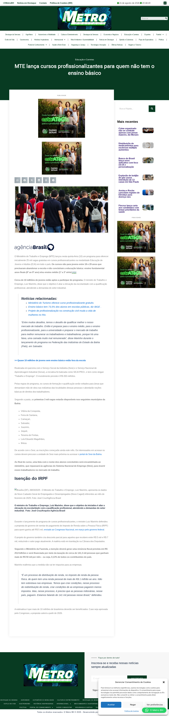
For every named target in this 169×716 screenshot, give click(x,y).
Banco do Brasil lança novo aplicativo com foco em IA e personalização (128, 162)
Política (161, 40)
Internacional (58, 40)
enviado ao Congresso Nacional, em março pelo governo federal (74, 530)
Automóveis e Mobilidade (46, 35)
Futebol (158, 35)
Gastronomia (24, 40)
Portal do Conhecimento (36, 45)
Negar (133, 704)
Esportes (147, 35)
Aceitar (111, 704)
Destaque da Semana (12, 35)
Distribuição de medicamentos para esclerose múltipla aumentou (128, 146)
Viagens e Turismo (134, 45)
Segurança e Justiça (78, 45)
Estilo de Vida (9, 40)
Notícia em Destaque (26, 3)
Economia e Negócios (111, 35)
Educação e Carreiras (131, 35)
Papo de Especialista (146, 40)
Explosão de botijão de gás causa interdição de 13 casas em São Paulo (129, 178)
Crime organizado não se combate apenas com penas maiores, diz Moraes (129, 131)
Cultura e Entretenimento (69, 35)
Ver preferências (155, 704)
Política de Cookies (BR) (61, 3)
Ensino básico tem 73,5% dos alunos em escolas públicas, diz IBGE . (64, 307)
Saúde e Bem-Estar (59, 45)
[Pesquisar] (166, 18)
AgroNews (29, 35)
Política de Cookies (132, 711)
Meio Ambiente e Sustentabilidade (82, 40)
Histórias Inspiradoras (41, 40)
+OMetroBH (8, 3)
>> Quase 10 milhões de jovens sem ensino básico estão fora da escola (50, 360)
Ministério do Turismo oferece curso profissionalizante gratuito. (61, 303)
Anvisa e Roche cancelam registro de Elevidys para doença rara (129, 193)
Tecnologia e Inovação (98, 45)
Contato (43, 3)
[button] (163, 682)
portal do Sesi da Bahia (91, 454)
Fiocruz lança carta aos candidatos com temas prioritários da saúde (129, 208)
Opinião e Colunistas (126, 40)
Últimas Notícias (117, 45)
